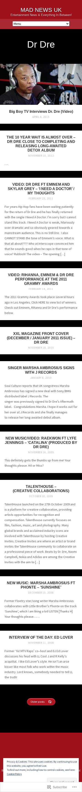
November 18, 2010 (41, 347)
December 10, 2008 (41, 592)
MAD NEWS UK (41, 10)
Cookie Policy (14, 774)
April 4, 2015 (41, 116)
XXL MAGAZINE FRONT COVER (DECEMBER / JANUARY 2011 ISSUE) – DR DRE (41, 338)
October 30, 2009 (41, 496)
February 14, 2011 (41, 289)
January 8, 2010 (41, 377)
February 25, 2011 (41, 198)
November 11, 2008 (41, 642)
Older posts (37, 701)
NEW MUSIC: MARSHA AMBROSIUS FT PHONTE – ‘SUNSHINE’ (41, 585)
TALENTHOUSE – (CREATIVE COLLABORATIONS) (41, 488)
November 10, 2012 (41, 155)
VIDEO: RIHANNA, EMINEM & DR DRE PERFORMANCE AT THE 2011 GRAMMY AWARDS (41, 279)
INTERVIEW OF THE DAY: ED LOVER (41, 637)
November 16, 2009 (41, 452)
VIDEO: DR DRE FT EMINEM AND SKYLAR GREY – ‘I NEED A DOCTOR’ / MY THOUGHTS (41, 188)
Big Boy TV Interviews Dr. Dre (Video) (41, 111)
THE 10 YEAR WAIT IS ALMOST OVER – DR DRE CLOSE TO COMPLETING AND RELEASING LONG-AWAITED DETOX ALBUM (41, 143)
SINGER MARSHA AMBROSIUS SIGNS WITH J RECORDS (41, 370)
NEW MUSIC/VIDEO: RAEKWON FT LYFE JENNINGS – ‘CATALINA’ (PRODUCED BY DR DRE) (41, 442)
